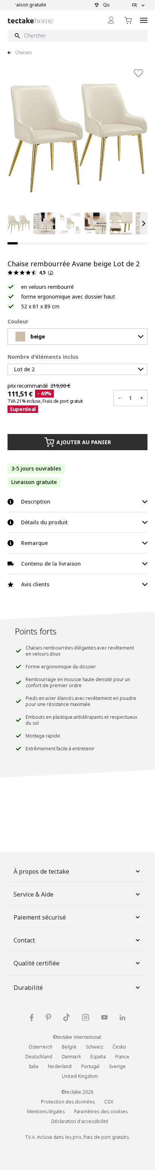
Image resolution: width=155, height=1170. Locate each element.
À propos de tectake (41, 871)
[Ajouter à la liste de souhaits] (138, 72)
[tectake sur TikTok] (66, 1017)
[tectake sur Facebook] (31, 1017)
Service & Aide (33, 894)
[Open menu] (143, 20)
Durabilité (28, 987)
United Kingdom (80, 1076)
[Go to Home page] (31, 20)
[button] (19, 223)
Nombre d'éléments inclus (43, 356)
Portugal (90, 1066)
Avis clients (35, 584)
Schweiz (94, 1047)
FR (134, 5)
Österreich (40, 1047)
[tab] (13, 243)
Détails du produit (44, 522)
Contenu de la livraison (51, 563)
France (122, 1056)
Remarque (34, 542)
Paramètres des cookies (101, 1111)
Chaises (23, 53)
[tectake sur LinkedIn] (122, 1017)
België (69, 1047)
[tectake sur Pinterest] (48, 1017)
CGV (108, 1102)
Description (35, 501)
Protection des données (68, 1102)
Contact (24, 940)
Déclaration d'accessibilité (79, 1121)
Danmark (71, 1056)
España (98, 1056)
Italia (34, 1066)
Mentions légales (46, 1111)
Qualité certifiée (36, 963)
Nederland (59, 1066)
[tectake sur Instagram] (85, 1017)
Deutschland (38, 1056)
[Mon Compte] (111, 20)
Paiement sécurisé (40, 917)
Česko (119, 1047)
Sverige (117, 1066)
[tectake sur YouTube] (104, 1017)
